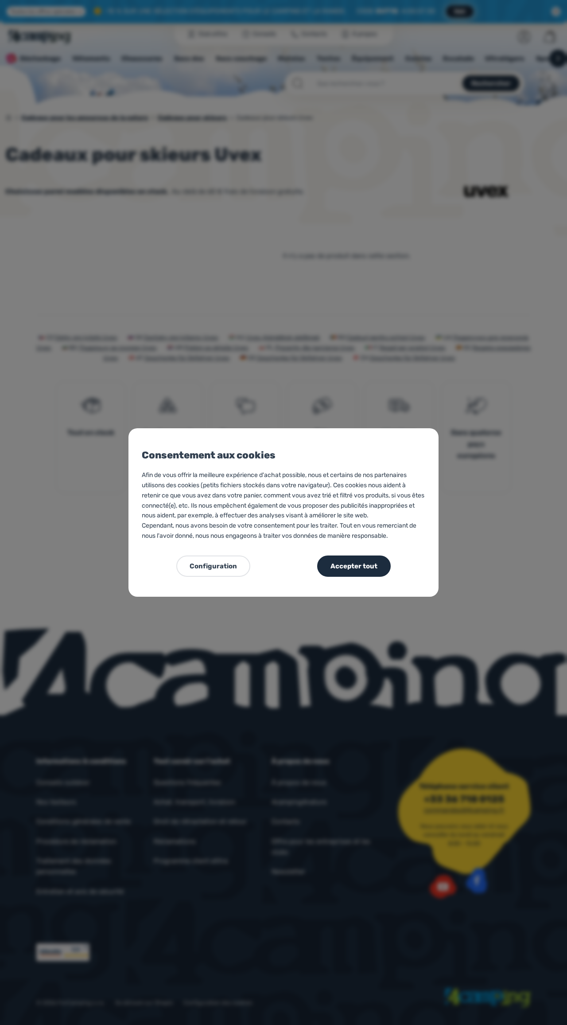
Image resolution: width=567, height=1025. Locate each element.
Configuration (213, 566)
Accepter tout (353, 566)
